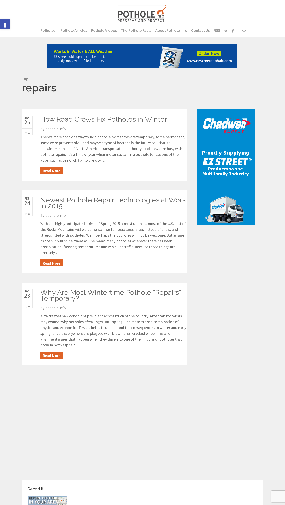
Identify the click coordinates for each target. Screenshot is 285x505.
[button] (5, 24)
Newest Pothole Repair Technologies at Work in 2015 (113, 203)
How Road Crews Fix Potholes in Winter (103, 119)
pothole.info (55, 128)
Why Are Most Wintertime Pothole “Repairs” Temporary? (110, 295)
